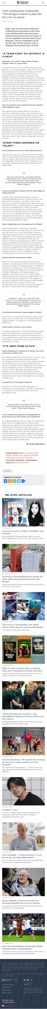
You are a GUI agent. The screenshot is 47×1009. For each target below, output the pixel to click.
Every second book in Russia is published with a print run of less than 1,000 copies (23, 581)
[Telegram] (18, 481)
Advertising (6, 987)
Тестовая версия (8, 1002)
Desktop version (8, 1000)
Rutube (17, 462)
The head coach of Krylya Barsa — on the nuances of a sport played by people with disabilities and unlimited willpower (23, 765)
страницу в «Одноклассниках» (19, 458)
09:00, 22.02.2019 (7, 21)
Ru (25, 984)
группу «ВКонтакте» (14, 455)
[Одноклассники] (10, 481)
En (29, 984)
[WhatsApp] (14, 481)
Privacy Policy (7, 993)
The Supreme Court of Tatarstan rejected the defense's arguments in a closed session (22, 904)
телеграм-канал (31, 453)
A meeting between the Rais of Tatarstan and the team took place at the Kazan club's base (23, 719)
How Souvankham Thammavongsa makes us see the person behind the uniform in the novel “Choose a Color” (23, 534)
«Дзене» (25, 462)
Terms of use (6, 990)
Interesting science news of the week (22, 627)
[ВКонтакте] (5, 481)
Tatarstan (7, 471)
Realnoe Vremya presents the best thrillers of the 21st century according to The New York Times (22, 672)
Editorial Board (8, 985)
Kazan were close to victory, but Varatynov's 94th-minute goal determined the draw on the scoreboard (23, 950)
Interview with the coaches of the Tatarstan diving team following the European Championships (22, 858)
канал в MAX (30, 455)
